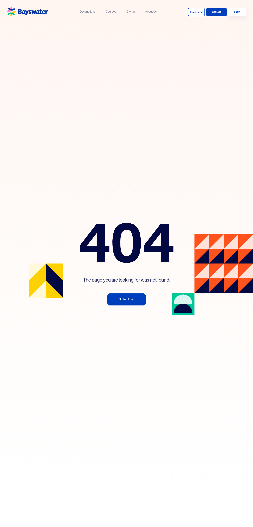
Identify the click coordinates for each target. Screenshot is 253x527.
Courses (111, 11)
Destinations (87, 11)
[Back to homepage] (27, 12)
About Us (151, 11)
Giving (130, 11)
